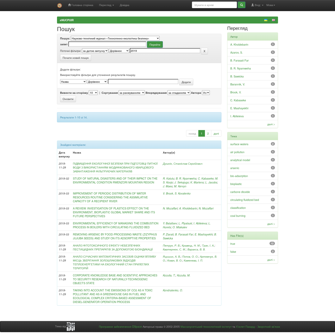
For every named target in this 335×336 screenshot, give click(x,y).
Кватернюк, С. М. (174, 249)
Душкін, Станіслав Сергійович (182, 163)
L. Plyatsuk (185, 223)
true (232, 244)
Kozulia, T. (169, 275)
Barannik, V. (237, 84)
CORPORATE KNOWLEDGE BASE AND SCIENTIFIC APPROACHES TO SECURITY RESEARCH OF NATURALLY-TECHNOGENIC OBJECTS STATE (115, 279)
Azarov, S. (236, 52)
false (233, 252)
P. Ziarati (168, 234)
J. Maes (168, 186)
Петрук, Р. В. (171, 245)
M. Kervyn (180, 186)
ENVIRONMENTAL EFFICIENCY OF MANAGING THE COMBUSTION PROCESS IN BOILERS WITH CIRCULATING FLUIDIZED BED (115, 225)
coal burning (237, 216)
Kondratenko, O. (173, 290)
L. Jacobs (211, 182)
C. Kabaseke (206, 178)
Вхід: (258, 5)
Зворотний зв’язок (268, 326)
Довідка (124, 5)
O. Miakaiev (180, 227)
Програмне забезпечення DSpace (120, 326)
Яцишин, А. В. (172, 256)
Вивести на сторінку (74, 93)
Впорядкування (156, 93)
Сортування (110, 93)
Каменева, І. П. (193, 260)
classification (238, 208)
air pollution (237, 152)
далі (216, 133)
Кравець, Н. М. (191, 245)
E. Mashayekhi (204, 234)
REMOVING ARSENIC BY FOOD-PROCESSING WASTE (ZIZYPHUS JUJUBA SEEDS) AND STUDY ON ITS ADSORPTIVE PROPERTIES (115, 236)
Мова (269, 5)
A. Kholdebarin (188, 208)
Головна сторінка (82, 5)
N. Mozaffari (170, 208)
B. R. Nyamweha (186, 178)
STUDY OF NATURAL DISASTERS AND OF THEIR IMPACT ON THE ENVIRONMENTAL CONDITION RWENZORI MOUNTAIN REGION (115, 180)
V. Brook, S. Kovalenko (177, 193)
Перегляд (105, 5)
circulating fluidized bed (244, 200)
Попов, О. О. (190, 256)
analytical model (240, 160)
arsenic (234, 168)
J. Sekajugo (181, 182)
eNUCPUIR (67, 20)
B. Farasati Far (184, 234)
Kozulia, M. (183, 275)
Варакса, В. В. (196, 249)
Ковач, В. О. (174, 260)
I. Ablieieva (200, 223)
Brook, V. (235, 92)
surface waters (239, 144)
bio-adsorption (239, 176)
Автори (196, 93)
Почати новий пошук (76, 58)
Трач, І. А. (208, 245)
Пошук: (65, 38)
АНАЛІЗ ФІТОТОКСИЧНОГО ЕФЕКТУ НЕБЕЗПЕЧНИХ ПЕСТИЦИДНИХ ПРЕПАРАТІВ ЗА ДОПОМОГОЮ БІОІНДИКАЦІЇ (113, 247)
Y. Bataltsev (170, 223)
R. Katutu (168, 178)
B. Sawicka (237, 76)
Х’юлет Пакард (245, 326)
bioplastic (236, 184)
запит (64, 44)
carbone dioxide (240, 192)
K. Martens (197, 182)
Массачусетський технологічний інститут (206, 326)
